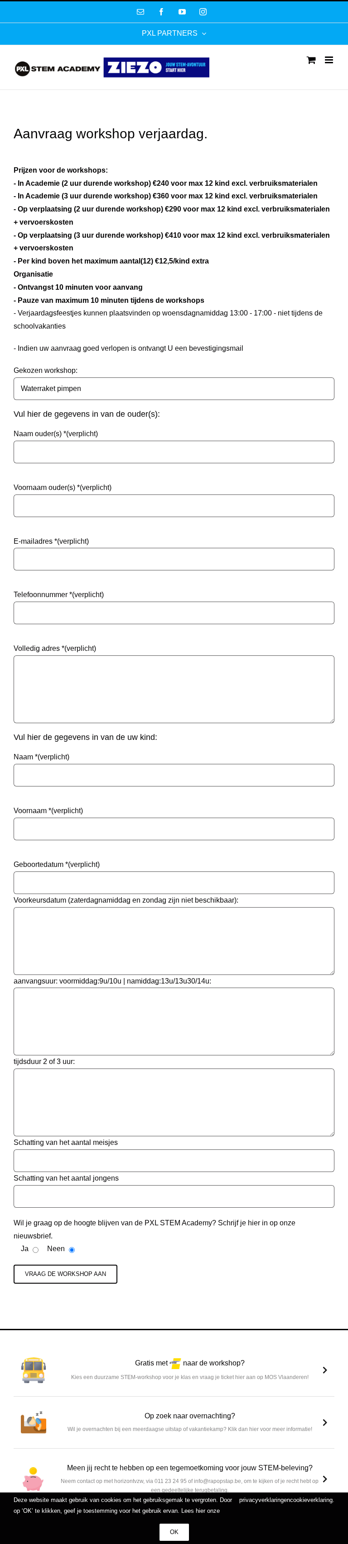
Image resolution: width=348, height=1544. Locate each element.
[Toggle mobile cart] (311, 60)
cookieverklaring (311, 1500)
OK (174, 1532)
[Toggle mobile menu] (329, 60)
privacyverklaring (261, 1500)
